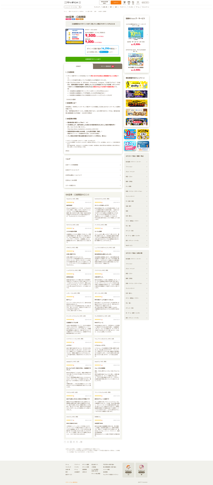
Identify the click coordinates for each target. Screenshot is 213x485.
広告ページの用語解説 (72, 165)
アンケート (123, 7)
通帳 (129, 3)
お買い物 (105, 7)
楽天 (116, 7)
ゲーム (137, 7)
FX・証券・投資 (89, 11)
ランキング (97, 7)
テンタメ (131, 7)
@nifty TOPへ (145, 2)
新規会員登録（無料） (104, 2)
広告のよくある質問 (71, 180)
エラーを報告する (71, 185)
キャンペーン (145, 7)
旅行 (111, 7)
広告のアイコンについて (72, 170)
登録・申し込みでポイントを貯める (76, 11)
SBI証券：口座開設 (102, 11)
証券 (95, 11)
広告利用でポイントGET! (93, 59)
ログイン (116, 2)
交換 (133, 3)
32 (81, 442)
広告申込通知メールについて (74, 175)
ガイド (124, 3)
